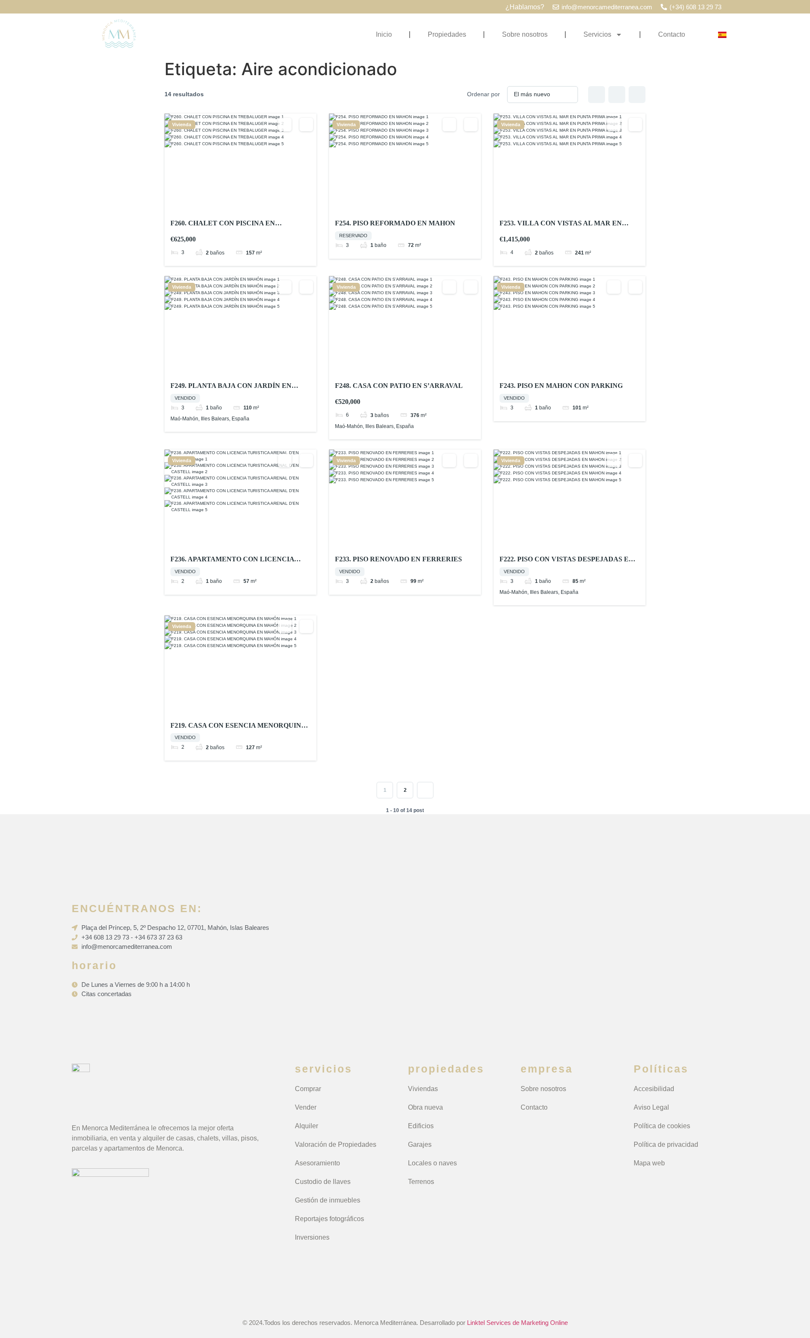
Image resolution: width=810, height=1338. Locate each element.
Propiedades (447, 34)
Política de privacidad (666, 1144)
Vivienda (181, 124)
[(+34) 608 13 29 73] (664, 7)
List (616, 94)
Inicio (384, 34)
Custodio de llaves (323, 1181)
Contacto (671, 34)
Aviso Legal (651, 1107)
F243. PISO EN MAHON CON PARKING (561, 385)
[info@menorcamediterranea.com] (556, 7)
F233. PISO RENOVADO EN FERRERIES (398, 559)
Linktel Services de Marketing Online (517, 1322)
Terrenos (421, 1181)
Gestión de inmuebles (327, 1200)
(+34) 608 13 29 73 (695, 7)
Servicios (597, 34)
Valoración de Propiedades (335, 1144)
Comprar (308, 1088)
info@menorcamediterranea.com (607, 7)
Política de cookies (662, 1125)
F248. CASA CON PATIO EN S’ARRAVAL (399, 385)
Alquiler (306, 1125)
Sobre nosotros (525, 34)
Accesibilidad (654, 1088)
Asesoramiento (317, 1163)
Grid (596, 94)
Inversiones (312, 1237)
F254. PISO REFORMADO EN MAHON (395, 223)
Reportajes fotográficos (329, 1218)
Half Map (637, 94)
